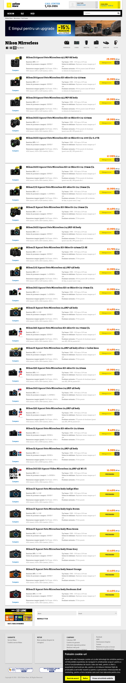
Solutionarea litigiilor (103, 642)
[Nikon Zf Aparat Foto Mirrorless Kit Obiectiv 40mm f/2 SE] (15, 252)
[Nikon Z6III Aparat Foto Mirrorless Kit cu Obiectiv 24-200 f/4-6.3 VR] (15, 142)
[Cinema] (76, 42)
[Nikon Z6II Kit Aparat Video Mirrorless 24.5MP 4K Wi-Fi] (15, 473)
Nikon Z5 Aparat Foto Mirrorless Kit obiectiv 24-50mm (55, 428)
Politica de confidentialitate (105, 649)
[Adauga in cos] (109, 62)
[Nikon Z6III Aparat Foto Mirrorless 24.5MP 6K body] (15, 231)
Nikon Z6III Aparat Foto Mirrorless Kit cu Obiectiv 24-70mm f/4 (60, 167)
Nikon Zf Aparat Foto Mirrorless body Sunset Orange (53, 569)
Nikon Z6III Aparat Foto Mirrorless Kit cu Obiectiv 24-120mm (59, 117)
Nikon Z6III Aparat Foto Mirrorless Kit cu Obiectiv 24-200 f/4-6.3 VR (62, 137)
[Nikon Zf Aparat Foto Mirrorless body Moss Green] (15, 533)
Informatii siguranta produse (76, 645)
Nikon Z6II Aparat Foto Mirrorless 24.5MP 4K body (53, 388)
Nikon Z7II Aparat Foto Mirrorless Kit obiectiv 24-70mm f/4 (58, 187)
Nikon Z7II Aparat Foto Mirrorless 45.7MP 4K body (53, 267)
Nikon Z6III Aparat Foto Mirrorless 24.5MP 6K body (53, 227)
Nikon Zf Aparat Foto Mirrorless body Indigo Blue (52, 488)
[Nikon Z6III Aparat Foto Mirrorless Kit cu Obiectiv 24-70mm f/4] (15, 171)
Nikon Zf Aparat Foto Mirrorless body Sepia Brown (52, 508)
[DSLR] (96, 42)
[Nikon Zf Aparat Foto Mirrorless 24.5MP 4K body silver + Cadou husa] (15, 352)
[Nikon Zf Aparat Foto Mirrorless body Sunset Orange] (15, 573)
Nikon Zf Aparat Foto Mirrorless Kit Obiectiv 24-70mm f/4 (57, 207)
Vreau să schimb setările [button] (102, 678)
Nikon (10, 13)
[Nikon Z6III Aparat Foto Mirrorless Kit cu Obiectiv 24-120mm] (15, 122)
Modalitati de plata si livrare (105, 647)
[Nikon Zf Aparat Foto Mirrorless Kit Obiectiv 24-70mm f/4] (15, 211)
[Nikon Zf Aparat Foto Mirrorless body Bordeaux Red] (15, 593)
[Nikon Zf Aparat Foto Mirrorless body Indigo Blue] (15, 493)
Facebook (99, 637)
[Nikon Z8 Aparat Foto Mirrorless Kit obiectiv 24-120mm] (15, 82)
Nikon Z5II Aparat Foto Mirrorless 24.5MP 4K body (53, 408)
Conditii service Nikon (15, 643)
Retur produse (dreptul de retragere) (45, 641)
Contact (98, 644)
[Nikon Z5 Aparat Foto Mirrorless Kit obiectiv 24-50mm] (15, 433)
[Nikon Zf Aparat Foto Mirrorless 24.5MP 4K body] (15, 312)
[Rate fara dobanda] (18, 611)
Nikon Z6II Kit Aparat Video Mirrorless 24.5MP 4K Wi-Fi (56, 468)
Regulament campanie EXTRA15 (77, 650)
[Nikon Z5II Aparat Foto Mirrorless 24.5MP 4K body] (15, 412)
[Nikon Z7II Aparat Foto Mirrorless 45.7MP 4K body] (15, 272)
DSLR (96, 48)
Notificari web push (73, 647)
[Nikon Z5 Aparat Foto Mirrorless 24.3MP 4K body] (15, 453)
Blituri (116, 48)
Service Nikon (12, 640)
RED (33, 13)
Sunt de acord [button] (73, 678)
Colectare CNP (71, 640)
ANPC (98, 639)
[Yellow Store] (13, 5)
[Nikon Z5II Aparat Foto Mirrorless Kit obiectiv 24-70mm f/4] (15, 332)
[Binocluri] (106, 42)
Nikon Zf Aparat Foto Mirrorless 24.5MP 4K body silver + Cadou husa (62, 348)
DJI (22, 13)
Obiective (86, 48)
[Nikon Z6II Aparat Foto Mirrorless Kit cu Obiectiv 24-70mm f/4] (15, 292)
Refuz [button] (85, 678)
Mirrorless (17, 18)
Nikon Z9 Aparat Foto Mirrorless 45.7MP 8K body (52, 57)
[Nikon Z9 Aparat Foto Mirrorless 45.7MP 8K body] (15, 62)
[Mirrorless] (67, 42)
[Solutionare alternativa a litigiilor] (20, 668)
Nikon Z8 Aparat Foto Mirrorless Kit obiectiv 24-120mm (56, 77)
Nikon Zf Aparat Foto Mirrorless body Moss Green (52, 529)
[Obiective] (86, 42)
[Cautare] (118, 13)
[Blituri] (116, 42)
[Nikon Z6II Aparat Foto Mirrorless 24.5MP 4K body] (15, 392)
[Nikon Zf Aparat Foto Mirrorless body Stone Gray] (15, 553)
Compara (15, 70)
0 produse (107, 5)
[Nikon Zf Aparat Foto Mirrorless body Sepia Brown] (15, 513)
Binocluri (106, 48)
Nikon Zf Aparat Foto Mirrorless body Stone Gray (52, 549)
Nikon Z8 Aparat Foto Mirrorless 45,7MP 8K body (52, 97)
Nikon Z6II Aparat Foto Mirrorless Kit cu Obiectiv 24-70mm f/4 (59, 287)
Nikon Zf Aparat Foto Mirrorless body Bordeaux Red (53, 589)
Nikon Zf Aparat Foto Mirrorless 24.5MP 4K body (52, 307)
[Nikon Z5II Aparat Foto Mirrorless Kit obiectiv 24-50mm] (15, 372)
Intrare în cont (81, 5)
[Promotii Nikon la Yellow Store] (63, 21)
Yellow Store (9, 18)
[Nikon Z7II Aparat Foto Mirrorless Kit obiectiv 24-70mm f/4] (15, 191)
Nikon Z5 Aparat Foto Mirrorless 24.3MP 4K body (52, 448)
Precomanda (109, 474)
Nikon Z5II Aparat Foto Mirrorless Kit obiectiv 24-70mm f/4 (58, 327)
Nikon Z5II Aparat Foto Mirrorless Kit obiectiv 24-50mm (56, 368)
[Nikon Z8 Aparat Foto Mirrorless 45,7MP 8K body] (15, 102)
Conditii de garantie (73, 643)
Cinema (76, 48)
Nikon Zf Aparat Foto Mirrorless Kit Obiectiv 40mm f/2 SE (56, 247)
